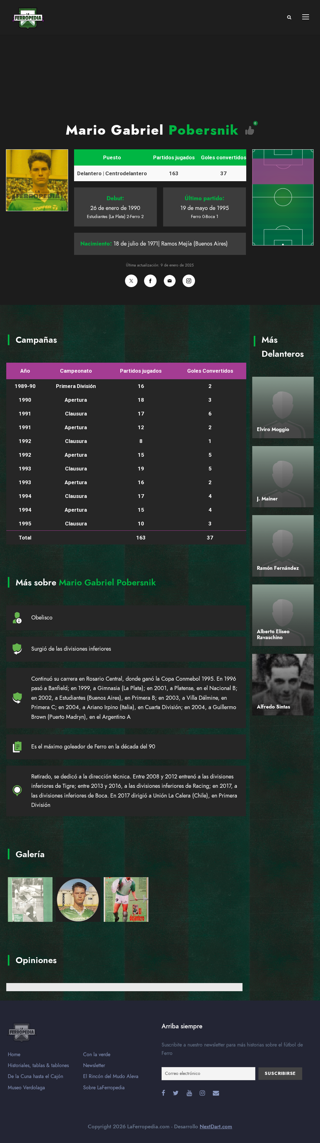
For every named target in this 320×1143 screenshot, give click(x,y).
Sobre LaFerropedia (104, 1087)
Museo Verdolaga (26, 1087)
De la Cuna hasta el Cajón (35, 1076)
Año (25, 371)
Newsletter (94, 1065)
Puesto (112, 157)
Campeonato (76, 371)
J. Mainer (267, 498)
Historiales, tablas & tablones (38, 1065)
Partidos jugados (174, 157)
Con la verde (96, 1054)
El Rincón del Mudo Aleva (110, 1076)
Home (14, 1054)
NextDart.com (216, 1126)
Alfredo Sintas (273, 706)
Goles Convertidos (210, 371)
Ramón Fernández (278, 568)
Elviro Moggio (273, 429)
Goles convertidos (223, 157)
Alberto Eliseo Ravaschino (273, 634)
